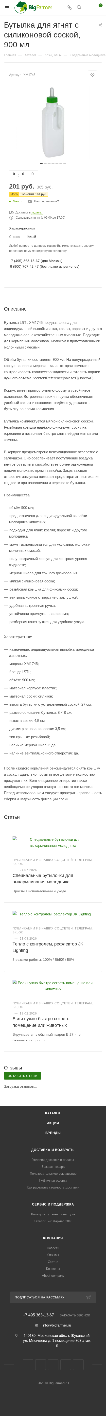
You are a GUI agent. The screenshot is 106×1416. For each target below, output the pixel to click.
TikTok (78, 1364)
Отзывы (53, 1255)
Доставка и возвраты (52, 1150)
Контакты (53, 1269)
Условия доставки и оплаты (53, 1160)
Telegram (40, 1364)
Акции (53, 1123)
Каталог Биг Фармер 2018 (53, 1221)
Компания (53, 1238)
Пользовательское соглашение (53, 1173)
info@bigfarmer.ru (56, 1325)
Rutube (65, 1364)
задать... (37, 212)
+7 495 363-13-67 (38, 1315)
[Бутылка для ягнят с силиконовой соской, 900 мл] (53, 122)
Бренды (53, 1133)
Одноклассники (53, 1364)
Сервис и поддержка (53, 1204)
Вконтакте (28, 1364)
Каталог (53, 1113)
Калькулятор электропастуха (53, 1214)
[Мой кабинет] (88, 8)
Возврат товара (53, 1167)
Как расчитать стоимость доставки (53, 1187)
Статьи (53, 1262)
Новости (53, 1248)
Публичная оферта (53, 1180)
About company (53, 1275)
